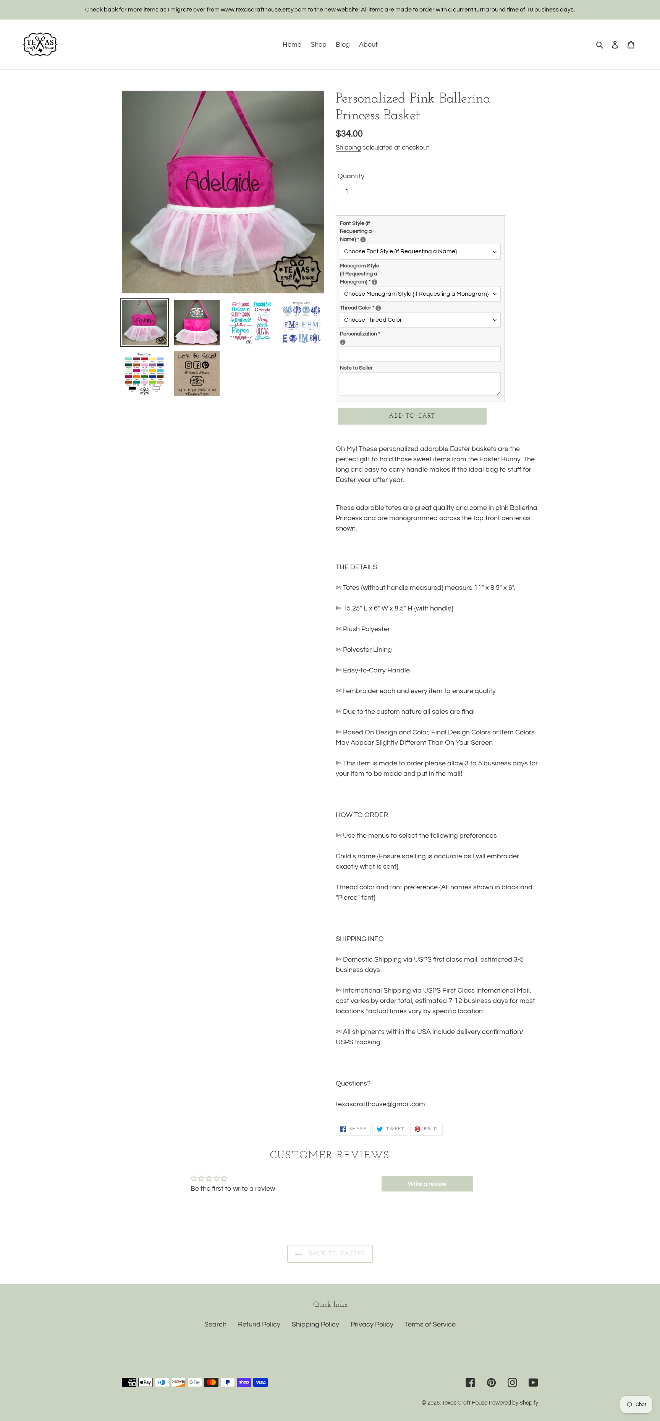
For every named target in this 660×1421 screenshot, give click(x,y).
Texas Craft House (464, 1403)
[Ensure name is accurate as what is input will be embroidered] (343, 342)
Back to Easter (335, 1254)
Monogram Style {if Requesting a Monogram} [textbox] (365, 274)
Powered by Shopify (513, 1403)
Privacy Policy (372, 1324)
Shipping (348, 147)
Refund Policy (259, 1324)
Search (215, 1324)
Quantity (351, 176)
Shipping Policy (315, 1324)
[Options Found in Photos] (363, 240)
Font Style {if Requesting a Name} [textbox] (365, 231)
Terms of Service (430, 1324)
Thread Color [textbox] (365, 307)
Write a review (427, 1184)
